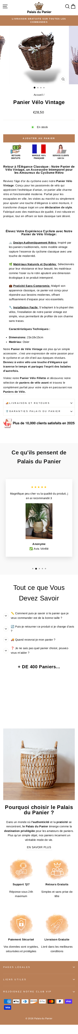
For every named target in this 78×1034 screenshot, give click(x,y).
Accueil (38, 94)
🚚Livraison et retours (28, 403)
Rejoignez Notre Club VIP (27, 991)
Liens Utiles (14, 979)
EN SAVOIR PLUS (39, 847)
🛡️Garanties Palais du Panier (33, 411)
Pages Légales (16, 967)
